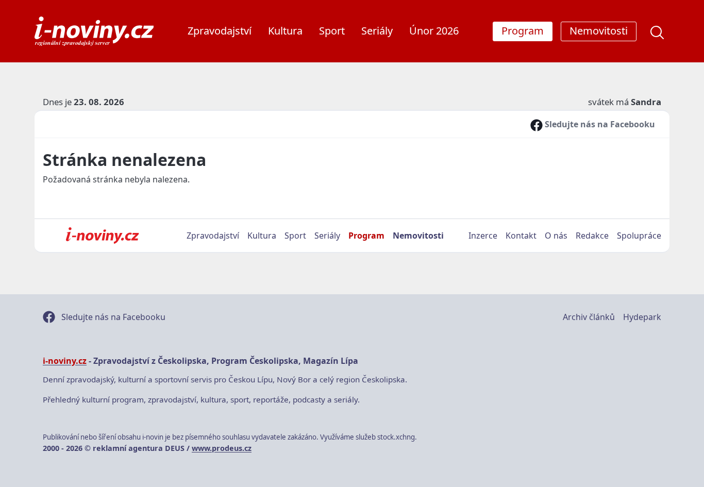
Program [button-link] (522, 31)
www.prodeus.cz (222, 448)
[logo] (94, 31)
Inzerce (482, 235)
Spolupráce (639, 235)
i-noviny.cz (65, 360)
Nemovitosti (418, 235)
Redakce (592, 235)
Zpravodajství (220, 31)
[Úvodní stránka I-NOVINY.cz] (102, 235)
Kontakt (521, 235)
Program (366, 235)
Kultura (285, 31)
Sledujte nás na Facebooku (599, 124)
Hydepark (642, 317)
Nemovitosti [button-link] (598, 31)
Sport (332, 31)
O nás (556, 235)
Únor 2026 (434, 31)
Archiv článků (589, 317)
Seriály (377, 31)
